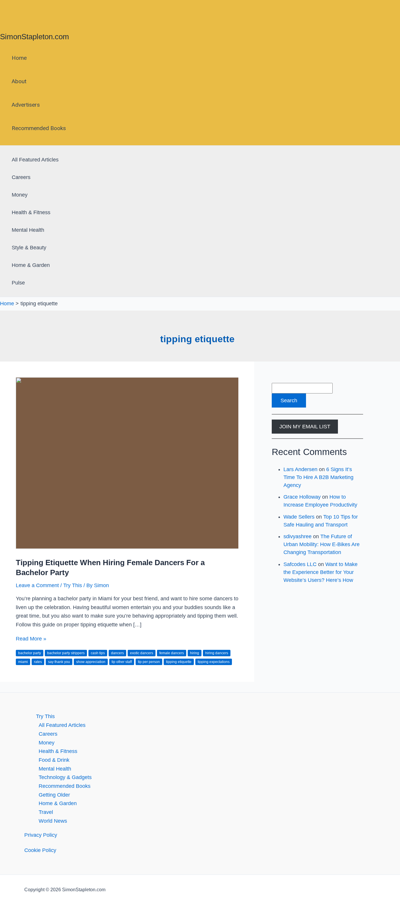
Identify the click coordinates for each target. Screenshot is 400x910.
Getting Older (54, 795)
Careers (21, 177)
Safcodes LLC (300, 564)
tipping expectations (214, 662)
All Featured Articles (35, 160)
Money (20, 195)
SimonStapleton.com (34, 36)
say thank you (59, 662)
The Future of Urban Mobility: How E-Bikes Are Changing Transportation (321, 544)
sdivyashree (297, 536)
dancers (117, 653)
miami (23, 662)
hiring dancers (216, 653)
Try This (72, 585)
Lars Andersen (300, 469)
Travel (46, 812)
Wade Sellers (298, 517)
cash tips (98, 653)
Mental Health (28, 230)
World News (53, 821)
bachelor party (29, 653)
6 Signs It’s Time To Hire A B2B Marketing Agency (318, 477)
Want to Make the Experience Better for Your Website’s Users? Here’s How (320, 572)
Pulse (18, 283)
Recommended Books (39, 128)
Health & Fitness (31, 212)
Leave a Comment (37, 585)
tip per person (149, 662)
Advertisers (26, 104)
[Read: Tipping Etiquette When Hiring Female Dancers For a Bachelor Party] (166, 547)
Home (19, 57)
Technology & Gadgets (65, 777)
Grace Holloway (302, 497)
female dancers (171, 653)
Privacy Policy (40, 835)
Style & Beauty (29, 247)
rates (38, 662)
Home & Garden (31, 265)
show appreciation (90, 662)
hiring (194, 653)
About (19, 81)
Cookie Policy (40, 850)
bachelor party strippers (66, 653)
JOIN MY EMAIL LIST (304, 427)
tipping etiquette (179, 662)
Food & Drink (54, 760)
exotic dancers (141, 653)
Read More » (31, 639)
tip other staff (122, 662)
